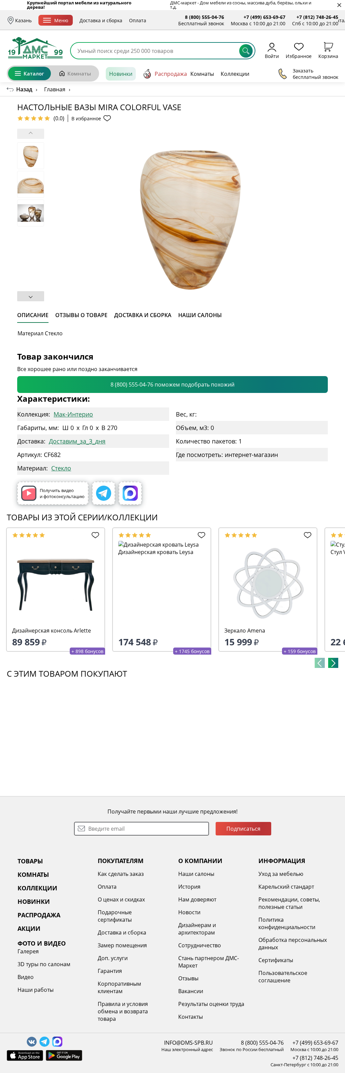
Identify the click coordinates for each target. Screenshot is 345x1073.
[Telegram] (103, 493)
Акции (279, 74)
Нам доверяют (197, 899)
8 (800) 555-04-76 (204, 17)
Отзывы (188, 978)
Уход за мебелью (280, 874)
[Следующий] (333, 663)
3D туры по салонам (44, 964)
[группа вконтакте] (32, 1042)
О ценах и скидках (121, 899)
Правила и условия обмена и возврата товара (123, 1011)
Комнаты (79, 73)
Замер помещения (122, 945)
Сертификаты (275, 960)
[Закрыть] (339, 5)
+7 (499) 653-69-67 (264, 17)
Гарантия (110, 971)
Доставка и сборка (101, 20)
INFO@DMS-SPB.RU (188, 1042)
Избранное (299, 56)
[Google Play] (64, 1055)
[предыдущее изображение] (30, 134)
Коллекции (235, 74)
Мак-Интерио (73, 414)
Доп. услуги (113, 958)
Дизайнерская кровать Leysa (155, 552)
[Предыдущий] (320, 663)
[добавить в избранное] (94, 535)
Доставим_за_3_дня (77, 441)
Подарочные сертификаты (115, 916)
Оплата (137, 20)
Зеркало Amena (244, 630)
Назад (24, 89)
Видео (26, 977)
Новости (189, 912)
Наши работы (36, 989)
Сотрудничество (199, 945)
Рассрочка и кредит (176, 20)
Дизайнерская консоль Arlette (51, 630)
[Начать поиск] (246, 51)
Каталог (34, 73)
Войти (272, 56)
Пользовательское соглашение (282, 976)
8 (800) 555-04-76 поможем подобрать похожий (172, 384)
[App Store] (25, 1055)
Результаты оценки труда (211, 1004)
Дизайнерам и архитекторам (197, 928)
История (189, 886)
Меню (61, 20)
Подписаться (243, 828)
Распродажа (171, 74)
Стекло (61, 468)
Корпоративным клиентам (119, 987)
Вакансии (190, 991)
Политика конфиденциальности (286, 923)
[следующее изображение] (30, 296)
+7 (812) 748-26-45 (317, 17)
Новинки (120, 74)
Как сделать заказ (121, 874)
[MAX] (130, 493)
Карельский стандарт (286, 886)
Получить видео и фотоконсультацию (62, 493)
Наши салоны (196, 874)
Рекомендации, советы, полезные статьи (289, 903)
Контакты (190, 1016)
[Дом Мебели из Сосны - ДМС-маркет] (35, 48)
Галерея (28, 951)
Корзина (328, 56)
